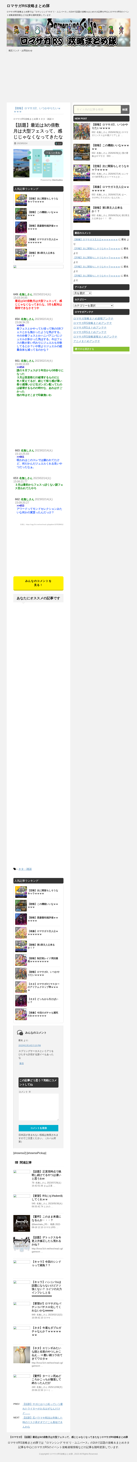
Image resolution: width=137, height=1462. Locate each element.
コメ (59, 144)
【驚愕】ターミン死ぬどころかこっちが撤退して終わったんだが (46, 1379)
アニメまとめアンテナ (86, 341)
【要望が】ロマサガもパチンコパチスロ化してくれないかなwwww (46, 1307)
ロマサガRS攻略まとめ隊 (28, 6)
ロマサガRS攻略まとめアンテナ (92, 323)
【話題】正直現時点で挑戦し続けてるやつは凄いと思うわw (46, 1175)
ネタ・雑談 (25, 869)
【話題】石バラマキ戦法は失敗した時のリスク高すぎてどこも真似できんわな (43, 1422)
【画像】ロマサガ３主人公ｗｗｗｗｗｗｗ (95, 239)
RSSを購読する (85, 349)
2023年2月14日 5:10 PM (30, 1045)
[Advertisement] (38, 553)
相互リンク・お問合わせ (20, 50)
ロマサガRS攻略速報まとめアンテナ (95, 336)
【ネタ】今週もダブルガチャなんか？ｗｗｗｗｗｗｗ (46, 1331)
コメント (25, 1091)
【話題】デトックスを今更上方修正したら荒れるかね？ (46, 1241)
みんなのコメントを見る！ (38, 583)
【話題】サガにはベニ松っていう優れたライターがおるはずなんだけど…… (43, 1409)
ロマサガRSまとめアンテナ (90, 327)
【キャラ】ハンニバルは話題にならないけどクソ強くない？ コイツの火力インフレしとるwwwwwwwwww (47, 1289)
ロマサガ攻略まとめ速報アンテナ (93, 318)
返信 (21, 1063)
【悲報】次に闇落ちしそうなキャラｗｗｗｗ (96, 248)
